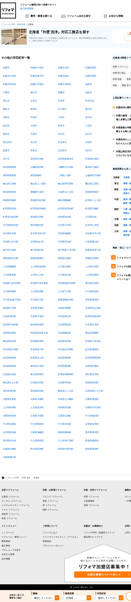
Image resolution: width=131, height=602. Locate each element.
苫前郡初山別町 (93, 307)
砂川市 (88, 133)
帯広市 (6, 100)
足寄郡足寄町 (92, 423)
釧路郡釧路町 (64, 432)
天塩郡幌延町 (64, 332)
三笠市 (88, 125)
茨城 (125, 189)
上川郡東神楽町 (38, 266)
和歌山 (126, 212)
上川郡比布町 (92, 266)
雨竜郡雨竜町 (37, 258)
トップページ (8, 532)
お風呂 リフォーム (10, 496)
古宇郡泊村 (90, 216)
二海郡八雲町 (64, 175)
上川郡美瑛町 (92, 274)
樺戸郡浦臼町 (37, 249)
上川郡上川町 (37, 274)
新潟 (125, 199)
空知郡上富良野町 (12, 283)
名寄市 (61, 125)
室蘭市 (61, 92)
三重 (125, 209)
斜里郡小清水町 (93, 341)
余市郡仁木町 (92, 224)
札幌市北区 (63, 67)
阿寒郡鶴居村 (92, 440)
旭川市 (33, 92)
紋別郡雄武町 (9, 365)
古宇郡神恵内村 (11, 224)
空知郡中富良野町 (39, 283)
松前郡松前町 (92, 158)
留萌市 (33, 108)
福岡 (125, 231)
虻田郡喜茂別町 (65, 208)
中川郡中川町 (37, 299)
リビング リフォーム (52, 496)
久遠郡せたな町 (65, 191)
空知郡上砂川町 (11, 241)
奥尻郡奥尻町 (9, 191)
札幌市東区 (90, 67)
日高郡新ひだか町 (94, 390)
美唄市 (6, 117)
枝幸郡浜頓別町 (93, 316)
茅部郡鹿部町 (9, 175)
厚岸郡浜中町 (9, 440)
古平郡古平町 (64, 224)
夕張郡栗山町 (92, 241)
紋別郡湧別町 (9, 357)
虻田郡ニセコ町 (93, 200)
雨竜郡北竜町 (64, 258)
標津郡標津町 (92, 448)
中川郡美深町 (92, 291)
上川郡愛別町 (9, 274)
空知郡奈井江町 (93, 233)
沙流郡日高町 (37, 382)
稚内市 (88, 108)
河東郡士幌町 (37, 399)
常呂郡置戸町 (37, 349)
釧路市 (88, 92)
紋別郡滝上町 (37, 357)
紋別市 (6, 125)
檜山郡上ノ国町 (38, 183)
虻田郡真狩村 (9, 208)
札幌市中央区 (37, 67)
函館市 (88, 84)
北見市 (33, 100)
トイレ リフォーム (10, 509)
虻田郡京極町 (92, 208)
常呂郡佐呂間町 (65, 349)
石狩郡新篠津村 (65, 158)
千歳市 (33, 133)
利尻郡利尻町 (9, 332)
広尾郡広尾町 (64, 415)
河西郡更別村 (9, 415)
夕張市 (61, 100)
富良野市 (62, 142)
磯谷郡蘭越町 (64, 200)
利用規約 (47, 541)
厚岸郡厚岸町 (92, 432)
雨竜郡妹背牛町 (93, 249)
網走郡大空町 (37, 365)
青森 (125, 183)
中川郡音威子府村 (12, 299)
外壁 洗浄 (26, 477)
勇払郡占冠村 (92, 283)
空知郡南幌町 (64, 233)
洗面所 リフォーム (10, 513)
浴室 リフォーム (9, 518)
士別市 (33, 125)
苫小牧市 (62, 108)
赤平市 (88, 117)
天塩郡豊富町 (64, 324)
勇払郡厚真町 (37, 374)
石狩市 (88, 150)
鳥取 (125, 218)
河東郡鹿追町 (92, 399)
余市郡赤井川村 (38, 233)
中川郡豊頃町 (37, 423)
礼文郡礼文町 (92, 324)
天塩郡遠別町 (9, 316)
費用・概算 (41, 16)
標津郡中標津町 (65, 448)
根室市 (6, 133)
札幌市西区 (90, 75)
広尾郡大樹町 (37, 415)
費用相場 (6, 541)
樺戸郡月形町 (9, 249)
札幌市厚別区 (9, 84)
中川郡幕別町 (92, 415)
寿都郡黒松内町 (38, 200)
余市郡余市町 (9, 233)
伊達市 (33, 150)
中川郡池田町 (9, 423)
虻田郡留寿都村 (38, 208)
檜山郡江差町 (9, 183)
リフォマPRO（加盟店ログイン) (99, 532)
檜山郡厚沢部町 (65, 183)
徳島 (125, 224)
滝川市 (61, 133)
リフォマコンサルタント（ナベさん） (61, 536)
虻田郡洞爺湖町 (65, 374)
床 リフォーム (49, 505)
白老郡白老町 (9, 374)
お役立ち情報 (8, 554)
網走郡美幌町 (92, 332)
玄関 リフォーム (91, 505)
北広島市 (62, 150)
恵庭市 (6, 150)
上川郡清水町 (37, 407)
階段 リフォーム (50, 509)
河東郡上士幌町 (65, 399)
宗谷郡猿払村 (64, 316)
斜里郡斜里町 (37, 341)
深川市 (33, 142)
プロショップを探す (11, 549)
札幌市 (6, 67)
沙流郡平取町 (64, 382)
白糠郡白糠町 (9, 448)
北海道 (126, 177)
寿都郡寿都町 (9, 200)
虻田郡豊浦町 (64, 365)
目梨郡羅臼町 (9, 457)
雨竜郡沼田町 (92, 258)
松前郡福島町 (9, 166)
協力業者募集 (27, 8)
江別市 (61, 117)
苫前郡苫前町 (37, 307)
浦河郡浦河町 (9, 390)
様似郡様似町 (37, 390)
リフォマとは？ (50, 532)
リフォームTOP (12, 477)
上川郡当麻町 (64, 266)
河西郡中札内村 (93, 407)
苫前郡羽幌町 (64, 307)
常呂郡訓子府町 (11, 349)
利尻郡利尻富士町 (39, 332)
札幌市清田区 (64, 84)
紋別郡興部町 (64, 357)
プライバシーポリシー (53, 545)
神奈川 (126, 193)
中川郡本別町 (64, 423)
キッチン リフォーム (11, 500)
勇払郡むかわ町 (11, 382)
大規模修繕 (89, 500)
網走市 (6, 108)
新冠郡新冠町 (92, 382)
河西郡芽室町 (64, 407)
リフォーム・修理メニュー (14, 536)
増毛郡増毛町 (92, 299)
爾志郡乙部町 (92, 183)
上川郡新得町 (9, 407)
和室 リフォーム (50, 500)
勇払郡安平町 (92, 374)
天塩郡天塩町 (37, 316)
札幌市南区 (63, 75)
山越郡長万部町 (93, 175)
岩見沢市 (89, 100)
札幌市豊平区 (37, 75)
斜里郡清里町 (64, 341)
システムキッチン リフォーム (16, 505)
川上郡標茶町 (37, 440)
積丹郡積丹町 (37, 224)
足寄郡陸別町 (9, 432)
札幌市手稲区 (37, 84)
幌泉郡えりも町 (65, 390)
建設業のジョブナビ (93, 536)
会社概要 (6, 558)
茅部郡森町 (36, 175)
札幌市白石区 (9, 75)
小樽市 (6, 92)
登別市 (88, 142)
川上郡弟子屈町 (65, 440)
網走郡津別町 (9, 341)
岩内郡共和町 (37, 216)
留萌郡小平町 (9, 307)
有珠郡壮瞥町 (92, 365)
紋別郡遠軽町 (92, 349)
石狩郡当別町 (37, 158)
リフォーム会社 (79, 16)
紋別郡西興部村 (93, 357)
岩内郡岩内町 (64, 216)
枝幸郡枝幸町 (37, 324)
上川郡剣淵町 (37, 291)
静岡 (125, 202)
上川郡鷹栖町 (9, 266)
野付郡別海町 (37, 448)
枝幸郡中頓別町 (11, 324)
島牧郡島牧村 (92, 191)
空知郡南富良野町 (67, 283)
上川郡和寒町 (9, 291)
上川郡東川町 (64, 274)
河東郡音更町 (9, 399)
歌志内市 (7, 142)
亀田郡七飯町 (92, 166)
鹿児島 (126, 234)
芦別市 (33, 117)
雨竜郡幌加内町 (65, 299)
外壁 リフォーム (91, 496)
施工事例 (6, 545)
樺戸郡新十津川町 (67, 249)
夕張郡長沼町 (64, 241)
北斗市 (6, 158)
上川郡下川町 (64, 291)
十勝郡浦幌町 (37, 432)
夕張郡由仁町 (37, 241)
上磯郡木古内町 (65, 166)
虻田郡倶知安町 (11, 216)
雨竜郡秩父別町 (11, 258)
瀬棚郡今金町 (37, 191)
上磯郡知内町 (37, 166)
